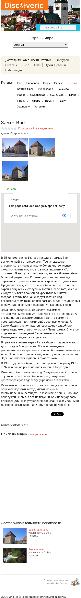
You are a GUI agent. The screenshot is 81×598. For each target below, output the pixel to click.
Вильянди (32, 83)
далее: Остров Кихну (14, 133)
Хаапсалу (23, 106)
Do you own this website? (24, 215)
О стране (11, 65)
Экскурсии (63, 60)
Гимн (37, 65)
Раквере (35, 100)
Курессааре (45, 88)
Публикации (13, 70)
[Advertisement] (40, 486)
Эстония (39, 106)
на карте (11, 189)
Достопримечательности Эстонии (28, 60)
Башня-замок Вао (38, 529)
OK (64, 215)
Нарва (21, 94)
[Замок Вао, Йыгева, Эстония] (15, 156)
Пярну (21, 100)
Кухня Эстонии (55, 65)
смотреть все (38, 434)
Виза (26, 65)
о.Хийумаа (57, 94)
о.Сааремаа (37, 94)
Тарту (62, 100)
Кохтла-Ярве (25, 88)
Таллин (49, 100)
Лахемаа (63, 88)
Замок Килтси (36, 549)
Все (19, 83)
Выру (46, 83)
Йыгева (72, 83)
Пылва (72, 94)
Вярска (58, 83)
